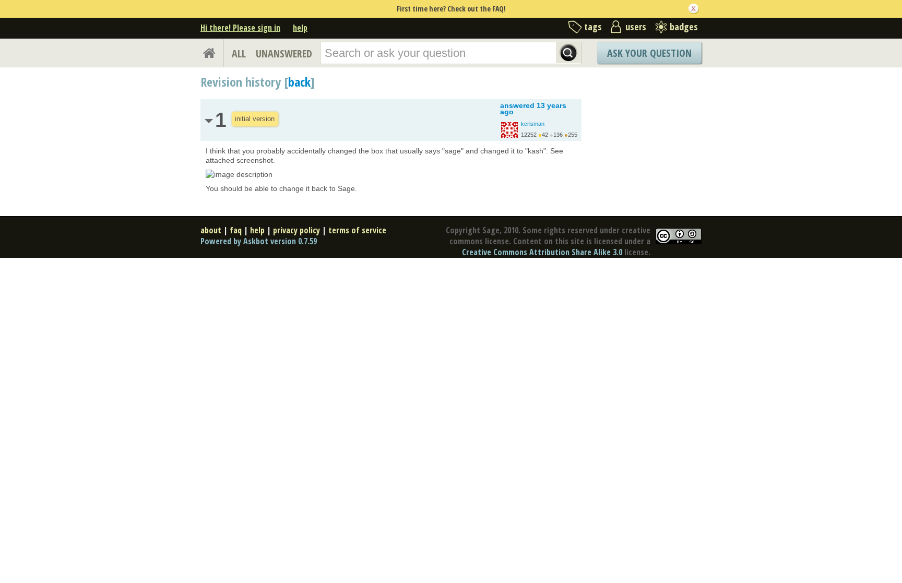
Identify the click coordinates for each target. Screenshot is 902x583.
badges (684, 26)
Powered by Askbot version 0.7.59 (258, 241)
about (210, 230)
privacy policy (296, 230)
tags (593, 26)
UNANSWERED (284, 53)
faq (236, 230)
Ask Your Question (649, 53)
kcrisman (532, 124)
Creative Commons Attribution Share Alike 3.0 (542, 252)
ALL (239, 53)
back (299, 81)
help (300, 27)
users (635, 26)
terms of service (357, 230)
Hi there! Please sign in (240, 27)
